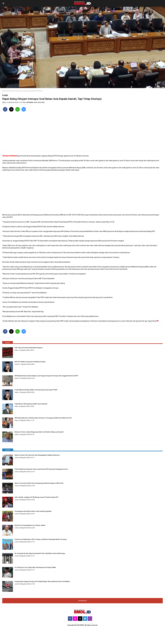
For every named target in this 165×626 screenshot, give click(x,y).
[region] (82, 132)
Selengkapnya (82, 600)
